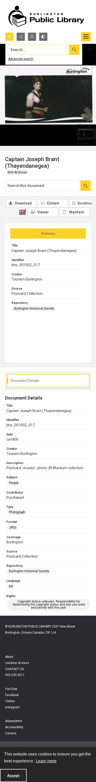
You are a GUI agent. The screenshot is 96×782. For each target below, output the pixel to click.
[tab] (48, 233)
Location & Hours (17, 663)
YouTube (11, 689)
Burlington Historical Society (34, 308)
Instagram (12, 707)
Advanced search (20, 59)
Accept (13, 775)
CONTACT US (14, 669)
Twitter (10, 701)
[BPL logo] (46, 16)
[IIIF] (22, 212)
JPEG (12, 527)
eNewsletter (13, 721)
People (13, 483)
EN (11, 586)
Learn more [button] (46, 761)
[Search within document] (85, 186)
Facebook (12, 695)
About (9, 657)
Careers (10, 733)
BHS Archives (17, 172)
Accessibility (14, 727)
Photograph (17, 512)
